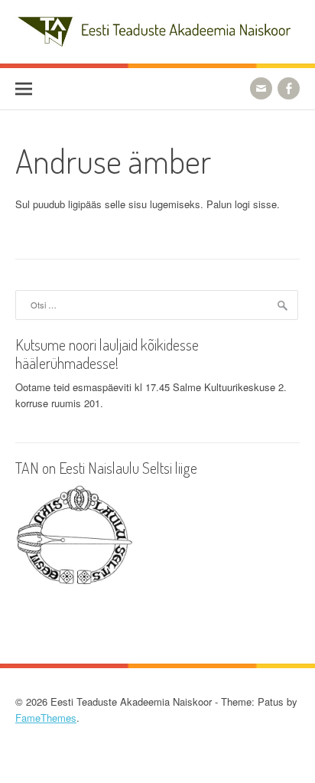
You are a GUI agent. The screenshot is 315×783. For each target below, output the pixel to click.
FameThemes (45, 717)
